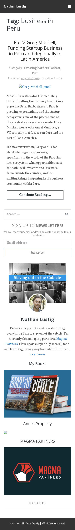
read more (37, 354)
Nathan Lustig (15, 6)
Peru (35, 73)
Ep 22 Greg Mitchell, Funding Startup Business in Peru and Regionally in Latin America (35, 50)
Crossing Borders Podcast (42, 68)
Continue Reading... (35, 195)
